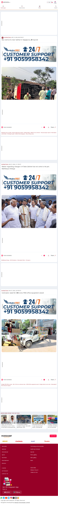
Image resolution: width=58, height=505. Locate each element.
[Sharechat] (18, 498)
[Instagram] (11, 498)
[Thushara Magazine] (32, 441)
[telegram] (8, 498)
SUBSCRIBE (53, 436)
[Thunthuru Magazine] (46, 441)
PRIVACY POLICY (34, 470)
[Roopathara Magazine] (18, 441)
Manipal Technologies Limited (22, 502)
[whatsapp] (1, 498)
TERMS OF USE (34, 472)
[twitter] (13, 498)
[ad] (29, 54)
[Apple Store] (7, 492)
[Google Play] (17, 492)
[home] (6, 2)
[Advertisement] (30, 23)
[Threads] (16, 498)
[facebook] (3, 498)
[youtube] (6, 498)
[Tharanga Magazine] (4, 441)
